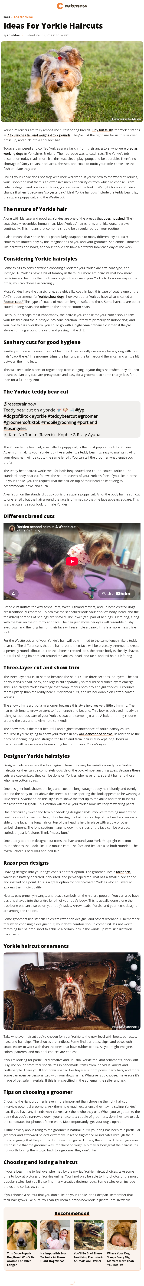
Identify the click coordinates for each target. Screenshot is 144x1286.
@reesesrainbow (20, 404)
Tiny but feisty (102, 130)
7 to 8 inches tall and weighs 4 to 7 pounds (38, 135)
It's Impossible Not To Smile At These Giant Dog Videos (53, 1257)
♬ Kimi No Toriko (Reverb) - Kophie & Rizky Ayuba (52, 434)
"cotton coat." (14, 301)
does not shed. (115, 218)
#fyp (79, 410)
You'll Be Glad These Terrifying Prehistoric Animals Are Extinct (88, 1257)
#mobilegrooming (58, 422)
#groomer (88, 416)
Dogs (7, 17)
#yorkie (39, 416)
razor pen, (123, 872)
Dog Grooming (23, 17)
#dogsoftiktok (17, 416)
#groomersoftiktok (22, 422)
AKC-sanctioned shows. (96, 734)
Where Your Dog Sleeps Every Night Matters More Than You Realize (120, 1259)
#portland (87, 422)
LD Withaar (14, 35)
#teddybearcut (62, 416)
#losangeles (15, 428)
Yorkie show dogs (51, 296)
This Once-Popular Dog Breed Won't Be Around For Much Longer (20, 1259)
